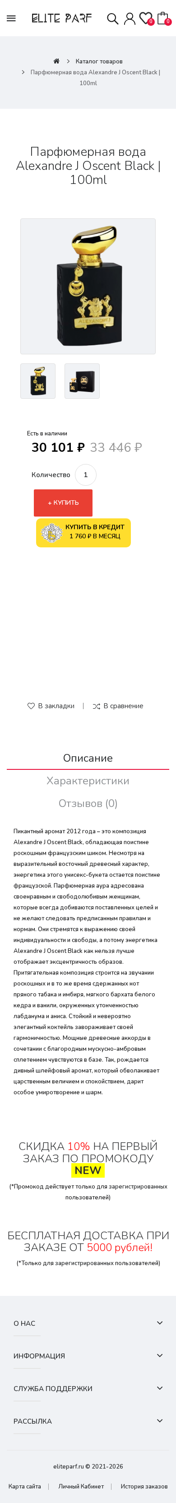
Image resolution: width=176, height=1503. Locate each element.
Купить (66, 502)
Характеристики (88, 780)
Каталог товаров (99, 62)
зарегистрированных (138, 1187)
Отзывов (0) (88, 803)
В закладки (56, 705)
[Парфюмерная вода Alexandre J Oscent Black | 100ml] (88, 286)
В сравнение (123, 705)
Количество (51, 474)
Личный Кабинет (81, 1487)
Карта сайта (25, 1487)
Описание (88, 758)
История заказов (144, 1487)
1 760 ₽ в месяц (95, 532)
